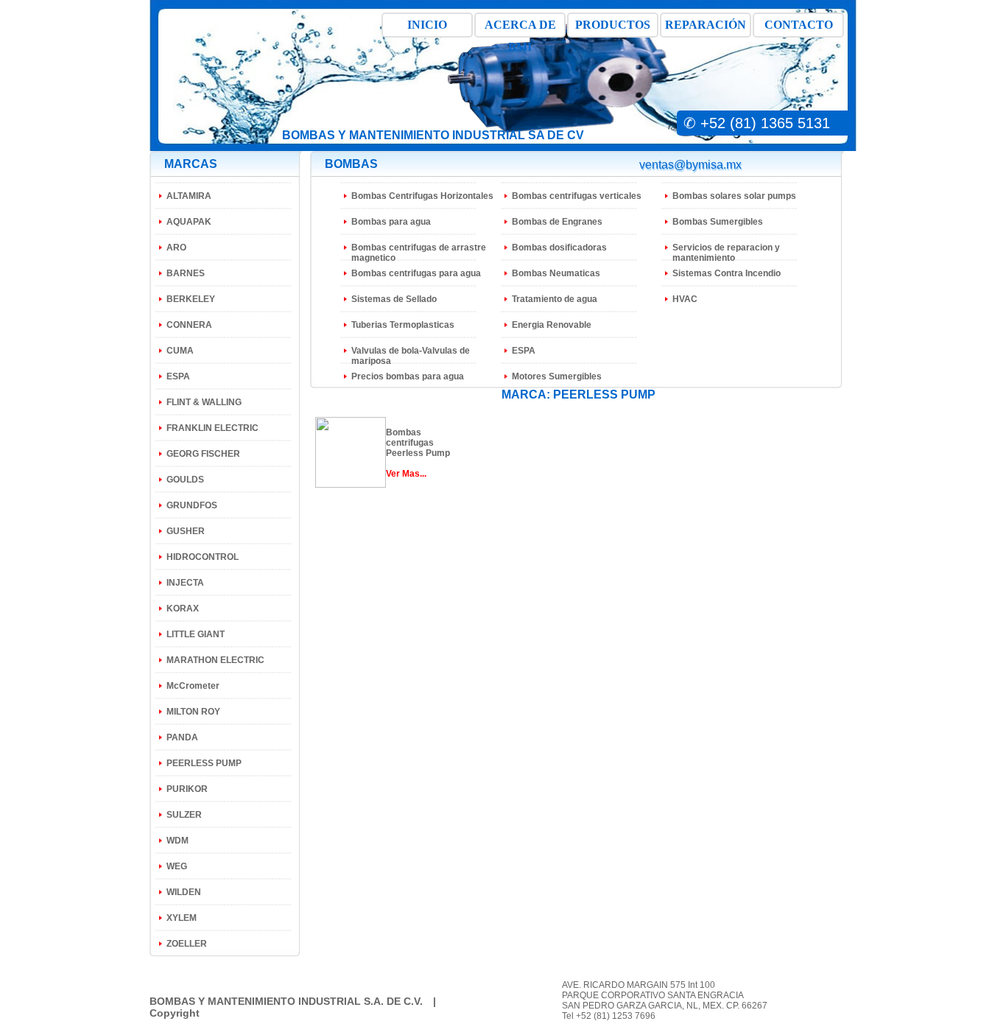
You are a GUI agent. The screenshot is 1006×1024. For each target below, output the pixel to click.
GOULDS (185, 479)
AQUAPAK (188, 222)
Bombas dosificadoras (559, 247)
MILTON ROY (193, 711)
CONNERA (189, 325)
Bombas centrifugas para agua (416, 273)
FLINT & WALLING (204, 402)
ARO (176, 247)
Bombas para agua (391, 222)
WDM (177, 840)
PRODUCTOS (612, 24)
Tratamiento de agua (554, 299)
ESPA (178, 376)
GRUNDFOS (191, 505)
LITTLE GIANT (195, 634)
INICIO (427, 24)
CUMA (180, 351)
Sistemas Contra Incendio (726, 273)
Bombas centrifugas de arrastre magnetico (418, 252)
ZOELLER (186, 944)
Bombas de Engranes (557, 222)
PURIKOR (187, 789)
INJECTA (185, 583)
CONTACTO (798, 24)
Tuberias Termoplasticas (402, 325)
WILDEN (183, 892)
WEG (176, 866)
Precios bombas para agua (407, 376)
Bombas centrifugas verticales (576, 196)
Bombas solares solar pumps (734, 196)
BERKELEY (190, 299)
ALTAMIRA (188, 196)
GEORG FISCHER (203, 454)
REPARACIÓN (705, 24)
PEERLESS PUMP (204, 763)
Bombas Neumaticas (556, 273)
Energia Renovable (551, 325)
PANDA (182, 737)
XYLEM (181, 918)
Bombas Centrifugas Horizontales (422, 196)
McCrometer (192, 686)
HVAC (684, 299)
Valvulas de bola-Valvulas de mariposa (410, 356)
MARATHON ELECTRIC (215, 660)
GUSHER (185, 531)
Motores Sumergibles (557, 376)
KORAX (182, 608)
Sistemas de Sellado (394, 299)
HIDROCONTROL (202, 557)
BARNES (185, 273)
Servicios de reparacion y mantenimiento (726, 252)
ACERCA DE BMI (520, 28)
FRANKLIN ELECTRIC (212, 428)
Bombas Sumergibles (717, 222)
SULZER (184, 815)
